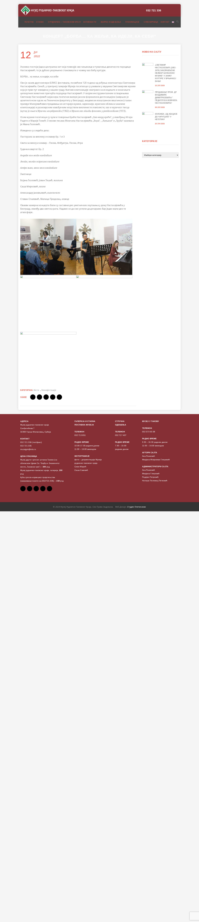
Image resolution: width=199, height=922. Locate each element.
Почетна (29, 22)
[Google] (36, 488)
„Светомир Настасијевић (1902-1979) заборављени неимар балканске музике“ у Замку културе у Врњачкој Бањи (165, 73)
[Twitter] (29, 488)
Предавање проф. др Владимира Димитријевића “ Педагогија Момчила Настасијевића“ (166, 97)
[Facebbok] (23, 488)
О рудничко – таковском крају (64, 22)
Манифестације (48, 390)
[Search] (177, 21)
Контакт (165, 22)
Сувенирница (151, 22)
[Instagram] (42, 488)
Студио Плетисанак (136, 506)
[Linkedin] (49, 488)
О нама (40, 22)
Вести (36, 390)
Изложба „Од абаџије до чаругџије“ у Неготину (166, 116)
